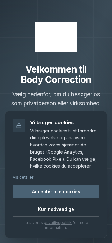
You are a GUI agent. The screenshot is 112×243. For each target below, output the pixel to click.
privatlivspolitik (58, 222)
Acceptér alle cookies (56, 191)
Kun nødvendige (56, 209)
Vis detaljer (23, 177)
